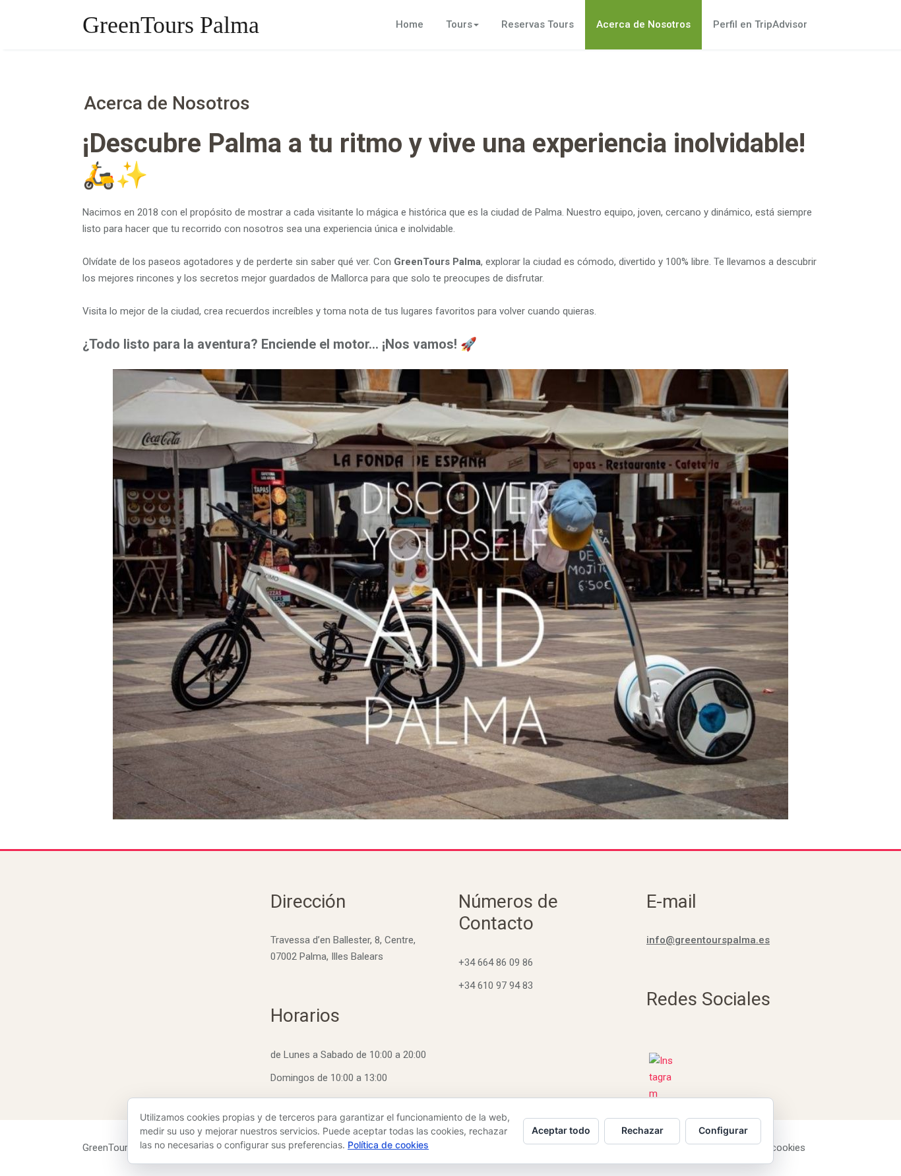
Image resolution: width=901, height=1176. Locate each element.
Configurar (723, 1130)
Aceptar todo (561, 1130)
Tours (459, 24)
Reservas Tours (537, 24)
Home (409, 24)
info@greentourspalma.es (708, 940)
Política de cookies (388, 1144)
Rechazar (642, 1130)
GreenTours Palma (170, 25)
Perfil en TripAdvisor (760, 24)
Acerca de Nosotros (643, 24)
